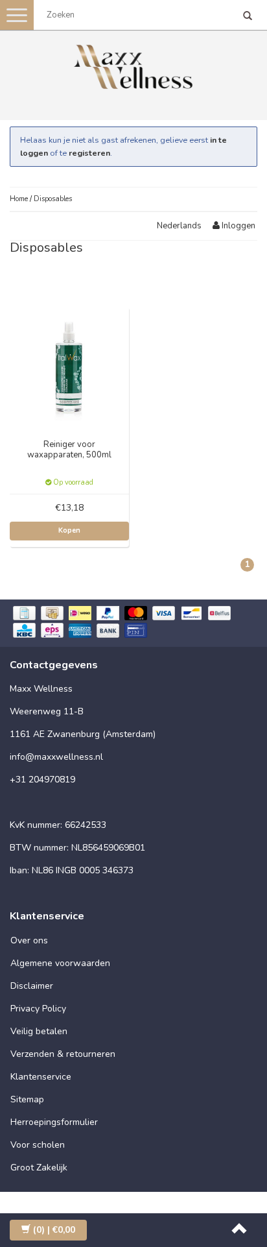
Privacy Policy (38, 1008)
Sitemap (27, 1099)
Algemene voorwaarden (60, 963)
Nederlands (179, 226)
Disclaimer (31, 986)
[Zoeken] (247, 17)
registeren (89, 152)
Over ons (29, 940)
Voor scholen (37, 1145)
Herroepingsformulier (54, 1122)
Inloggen (237, 226)
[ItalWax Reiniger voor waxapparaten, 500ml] (69, 365)
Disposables (53, 199)
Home (19, 199)
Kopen (69, 530)
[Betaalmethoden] (133, 623)
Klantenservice (40, 1077)
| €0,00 (54, 1230)
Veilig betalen (38, 1031)
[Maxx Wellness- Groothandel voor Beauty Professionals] (133, 64)
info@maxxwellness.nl (56, 757)
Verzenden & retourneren (62, 1054)
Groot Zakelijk (38, 1167)
